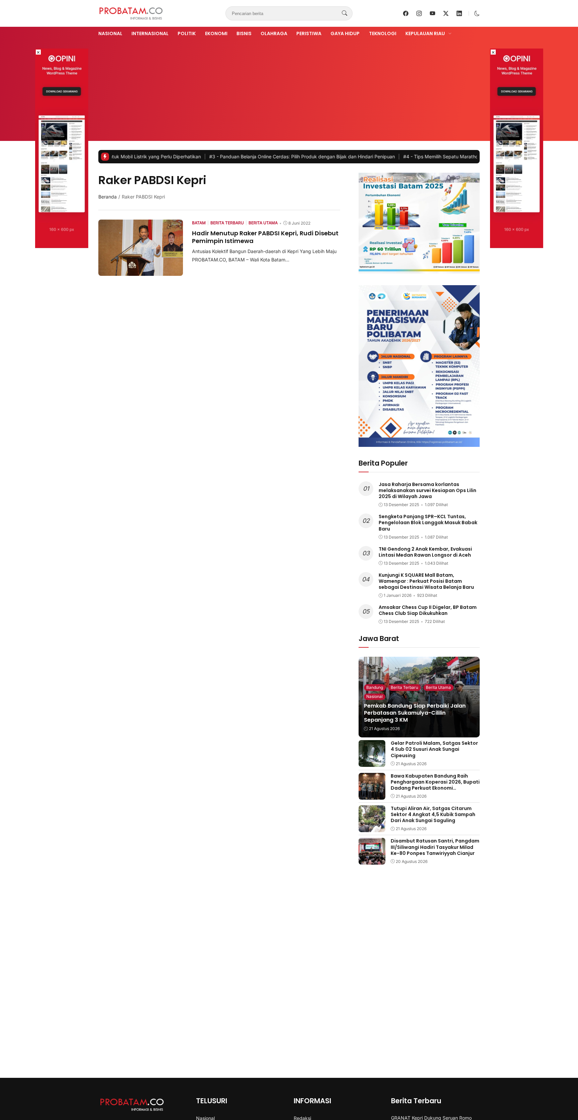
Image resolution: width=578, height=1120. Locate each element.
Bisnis (244, 33)
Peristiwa (308, 33)
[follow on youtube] (432, 13)
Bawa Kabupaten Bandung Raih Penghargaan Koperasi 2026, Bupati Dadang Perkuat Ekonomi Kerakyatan (435, 785)
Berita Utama (438, 687)
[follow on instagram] (419, 13)
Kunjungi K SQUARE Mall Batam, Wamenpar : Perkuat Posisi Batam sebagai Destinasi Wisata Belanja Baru (426, 581)
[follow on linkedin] (459, 13)
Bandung (374, 687)
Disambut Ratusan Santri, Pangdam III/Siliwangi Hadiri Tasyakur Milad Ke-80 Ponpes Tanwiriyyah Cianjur (435, 846)
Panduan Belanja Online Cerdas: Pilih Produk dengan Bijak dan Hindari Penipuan (263, 156)
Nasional (110, 33)
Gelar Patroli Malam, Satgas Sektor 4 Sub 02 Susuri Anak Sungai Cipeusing (434, 749)
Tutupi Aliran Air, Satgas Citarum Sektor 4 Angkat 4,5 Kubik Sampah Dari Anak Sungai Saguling (433, 814)
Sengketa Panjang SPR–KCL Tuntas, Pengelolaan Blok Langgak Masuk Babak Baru (428, 522)
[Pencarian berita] (344, 13)
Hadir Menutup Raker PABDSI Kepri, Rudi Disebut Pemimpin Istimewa (265, 237)
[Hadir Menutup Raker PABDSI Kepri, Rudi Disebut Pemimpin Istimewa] (140, 271)
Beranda (107, 196)
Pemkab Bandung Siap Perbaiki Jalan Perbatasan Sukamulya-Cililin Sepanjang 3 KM (415, 713)
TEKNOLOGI (382, 33)
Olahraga (274, 33)
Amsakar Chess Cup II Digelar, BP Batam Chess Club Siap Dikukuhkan (428, 610)
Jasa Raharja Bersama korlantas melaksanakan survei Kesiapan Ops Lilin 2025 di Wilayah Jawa (427, 490)
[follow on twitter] (446, 13)
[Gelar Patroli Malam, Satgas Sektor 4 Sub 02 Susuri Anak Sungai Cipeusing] (372, 762)
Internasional (150, 33)
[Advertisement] (289, 88)
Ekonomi (216, 33)
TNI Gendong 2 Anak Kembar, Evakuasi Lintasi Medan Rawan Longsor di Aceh (425, 552)
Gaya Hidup (345, 33)
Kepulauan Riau (425, 33)
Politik (187, 33)
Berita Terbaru (404, 687)
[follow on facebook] (406, 13)
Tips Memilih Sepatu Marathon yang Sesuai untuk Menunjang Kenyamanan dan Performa (467, 156)
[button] (477, 13)
